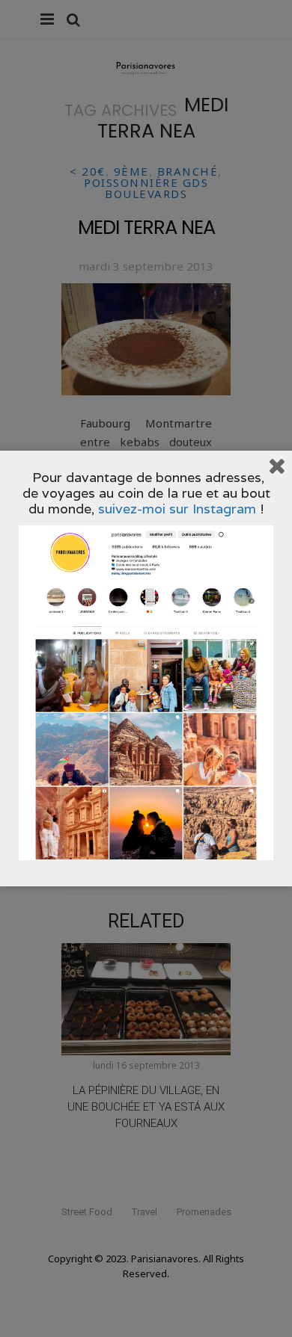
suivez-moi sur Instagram (177, 508)
